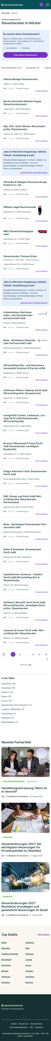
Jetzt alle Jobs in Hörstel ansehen (34, 173)
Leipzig (29, 959)
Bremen (4, 971)
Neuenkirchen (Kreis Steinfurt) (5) (16, 705)
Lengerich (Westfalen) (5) (12, 709)
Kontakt (14, 1024)
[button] (41, 5)
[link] (25, 85)
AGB (31, 1027)
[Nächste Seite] (47, 659)
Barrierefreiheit (36, 1024)
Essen (28, 965)
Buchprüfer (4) (32, 68)
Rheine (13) (6, 696)
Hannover (5, 977)
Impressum (39, 1027)
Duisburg (5, 982)
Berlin (4, 942)
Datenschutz (24, 1024)
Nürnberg (30, 977)
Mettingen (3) (7, 718)
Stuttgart (30, 954)
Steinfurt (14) (7, 692)
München (5, 948)
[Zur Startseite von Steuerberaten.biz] (12, 4)
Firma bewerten (41, 91)
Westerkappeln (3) (9, 722)
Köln (28, 948)
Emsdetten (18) (8, 688)
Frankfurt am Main (9, 954)
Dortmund (6, 965)
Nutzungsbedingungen (19, 1027)
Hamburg (30, 942)
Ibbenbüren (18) (8, 683)
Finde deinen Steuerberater (25, 55)
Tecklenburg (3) (8, 713)
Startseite (5, 13)
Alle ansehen (44, 934)
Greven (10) (6, 701)
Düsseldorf (6, 959)
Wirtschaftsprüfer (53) (11, 68)
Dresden (29, 971)
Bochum (29, 982)
